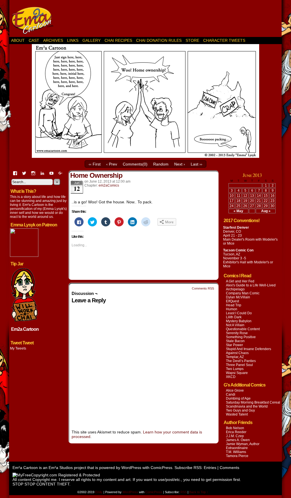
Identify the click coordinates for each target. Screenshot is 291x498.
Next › (179, 164)
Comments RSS (203, 288)
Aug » (266, 211)
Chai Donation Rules (159, 40)
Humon (231, 309)
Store (192, 40)
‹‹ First (95, 164)
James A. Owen (238, 440)
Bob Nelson (235, 428)
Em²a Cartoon (34, 20)
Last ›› (196, 164)
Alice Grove (235, 390)
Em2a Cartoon (25, 329)
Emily (99, 492)
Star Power (234, 345)
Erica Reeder (236, 432)
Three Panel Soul (239, 365)
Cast (34, 40)
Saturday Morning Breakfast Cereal (253, 402)
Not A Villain (235, 325)
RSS (183, 492)
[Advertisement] (172, 18)
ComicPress (161, 467)
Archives (53, 40)
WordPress (131, 467)
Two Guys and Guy (240, 410)
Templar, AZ (235, 357)
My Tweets (18, 348)
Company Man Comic (242, 293)
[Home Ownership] (145, 156)
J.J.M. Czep (235, 436)
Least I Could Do (239, 313)
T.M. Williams (236, 452)
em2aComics (109, 185)
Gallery (91, 40)
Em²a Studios (61, 467)
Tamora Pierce (237, 456)
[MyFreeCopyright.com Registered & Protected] (56, 475)
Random (161, 164)
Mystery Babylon (238, 321)
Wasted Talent (237, 414)
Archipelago (235, 289)
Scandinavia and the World (247, 406)
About (18, 40)
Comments (229, 467)
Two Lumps (235, 369)
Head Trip (233, 305)
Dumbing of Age (238, 398)
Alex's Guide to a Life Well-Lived (251, 285)
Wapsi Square (237, 373)
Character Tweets (224, 40)
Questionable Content (243, 329)
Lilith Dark (234, 317)
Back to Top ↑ (198, 492)
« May (238, 211)
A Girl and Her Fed (240, 281)
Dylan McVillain (238, 297)
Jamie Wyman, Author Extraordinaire (242, 446)
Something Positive (241, 337)
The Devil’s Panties (241, 361)
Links (72, 40)
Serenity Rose (237, 333)
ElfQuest (232, 301)
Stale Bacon (235, 341)
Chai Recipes (118, 40)
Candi (230, 394)
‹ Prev (111, 164)
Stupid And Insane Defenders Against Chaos (248, 351)
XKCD (231, 377)
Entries (210, 467)
